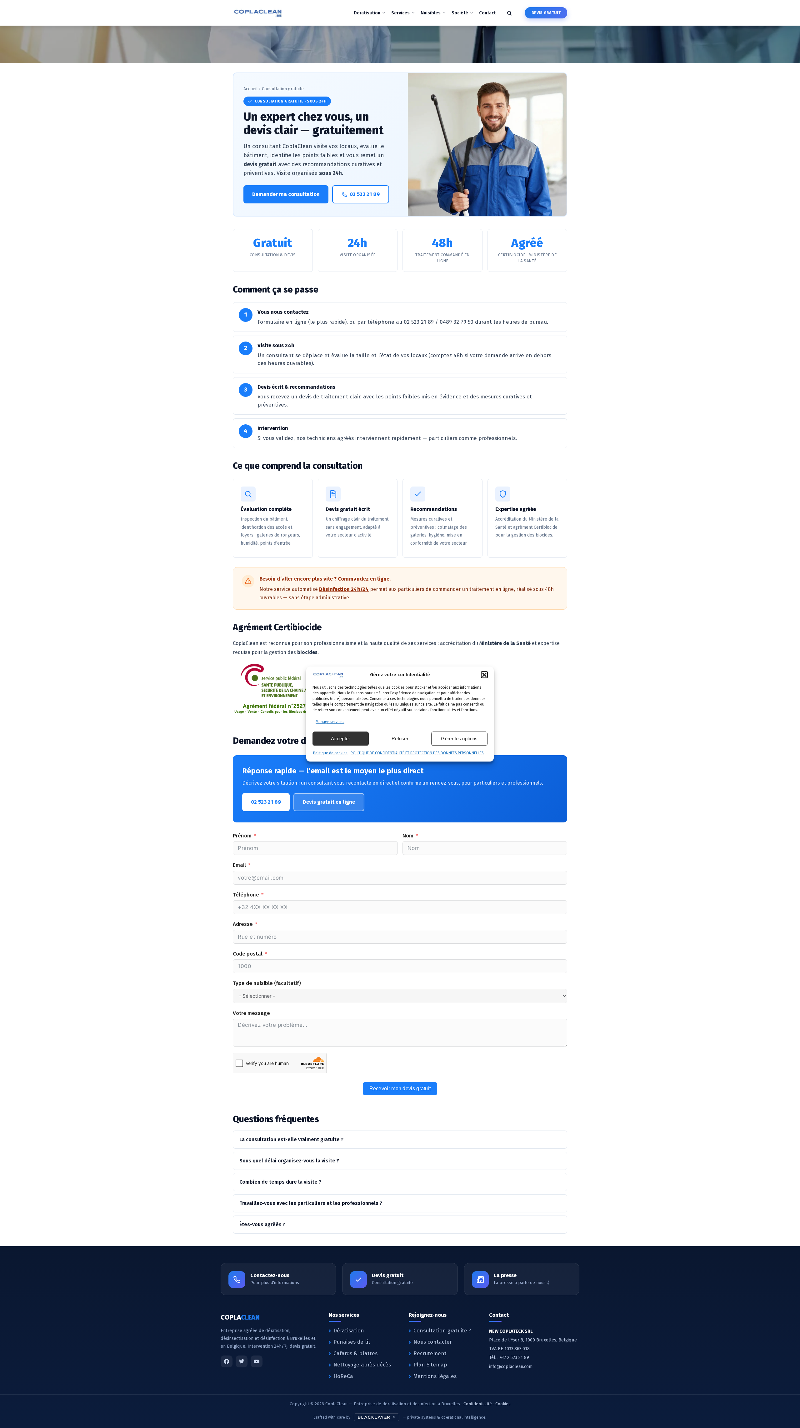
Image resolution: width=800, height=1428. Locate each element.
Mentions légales (435, 1376)
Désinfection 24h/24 (344, 589)
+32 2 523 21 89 (514, 1357)
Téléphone (246, 894)
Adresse (243, 924)
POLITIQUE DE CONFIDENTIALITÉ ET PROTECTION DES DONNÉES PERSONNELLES (417, 753)
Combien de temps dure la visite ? (280, 1182)
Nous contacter (432, 1342)
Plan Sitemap (430, 1364)
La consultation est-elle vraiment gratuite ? (291, 1139)
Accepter (340, 738)
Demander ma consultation (286, 194)
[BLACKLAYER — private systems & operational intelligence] (377, 1417)
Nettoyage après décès (362, 1364)
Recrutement (430, 1353)
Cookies (503, 1403)
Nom (407, 835)
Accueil (250, 89)
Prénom (242, 835)
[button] (484, 675)
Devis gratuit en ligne (329, 802)
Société (460, 13)
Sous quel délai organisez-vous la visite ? (289, 1161)
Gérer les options (459, 738)
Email (239, 865)
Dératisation (367, 13)
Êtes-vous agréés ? (262, 1224)
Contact (487, 13)
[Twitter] (242, 1361)
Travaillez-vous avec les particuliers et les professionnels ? (310, 1203)
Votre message (251, 1013)
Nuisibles (431, 13)
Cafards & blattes (355, 1353)
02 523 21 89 (365, 194)
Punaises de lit (351, 1342)
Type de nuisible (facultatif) (267, 983)
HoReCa (343, 1376)
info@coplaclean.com (510, 1366)
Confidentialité (477, 1403)
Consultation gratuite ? (442, 1330)
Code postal (247, 954)
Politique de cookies (330, 753)
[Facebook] (226, 1361)
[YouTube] (256, 1361)
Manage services (330, 722)
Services (400, 13)
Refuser (400, 738)
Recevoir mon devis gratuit (400, 1088)
